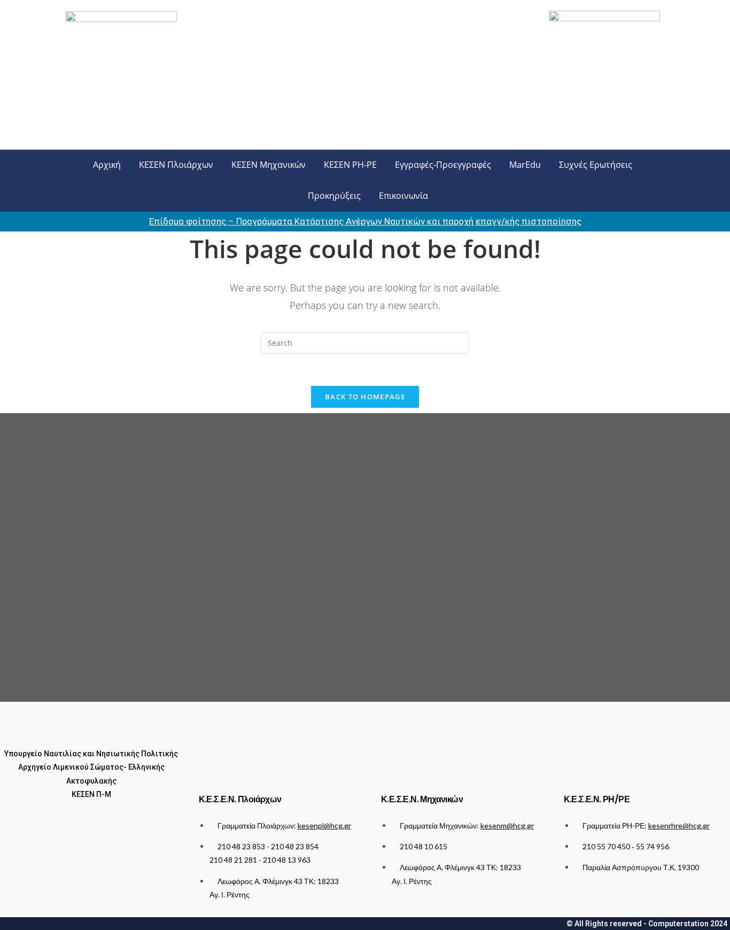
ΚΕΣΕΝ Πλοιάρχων (176, 164)
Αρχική (107, 164)
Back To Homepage (365, 396)
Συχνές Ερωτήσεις (595, 164)
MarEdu (525, 164)
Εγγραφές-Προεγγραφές (443, 164)
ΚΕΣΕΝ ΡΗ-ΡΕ (350, 164)
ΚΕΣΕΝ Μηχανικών (268, 164)
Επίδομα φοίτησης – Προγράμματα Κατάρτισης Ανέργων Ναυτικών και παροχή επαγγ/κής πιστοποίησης (365, 221)
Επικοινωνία (403, 195)
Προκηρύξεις (334, 195)
